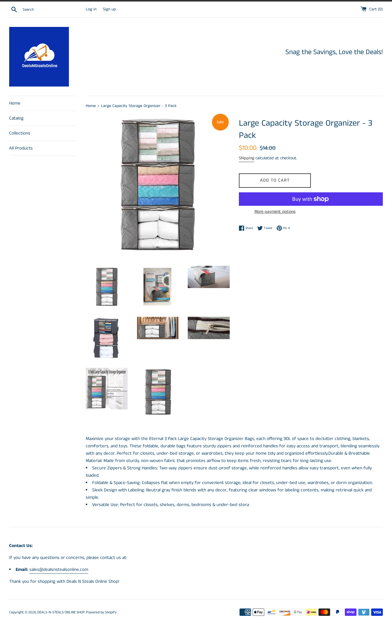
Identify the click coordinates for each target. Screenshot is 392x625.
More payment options (275, 212)
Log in (91, 9)
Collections (19, 133)
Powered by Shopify (101, 612)
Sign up (109, 9)
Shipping (246, 158)
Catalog (16, 118)
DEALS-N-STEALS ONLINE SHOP (61, 612)
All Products (21, 148)
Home (15, 103)
